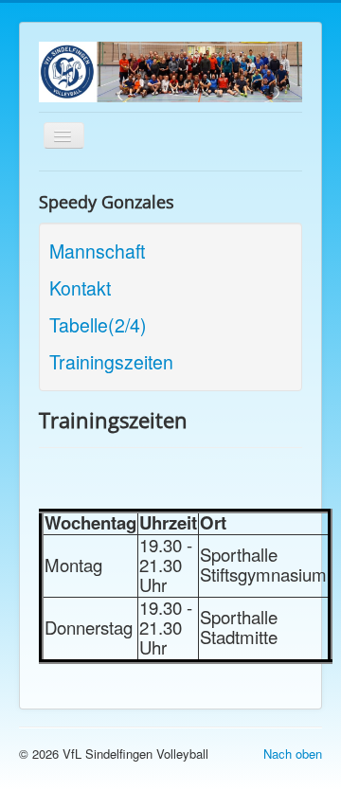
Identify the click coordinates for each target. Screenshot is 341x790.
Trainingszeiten (111, 362)
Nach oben (292, 754)
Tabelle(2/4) (98, 325)
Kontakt (80, 288)
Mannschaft (97, 251)
